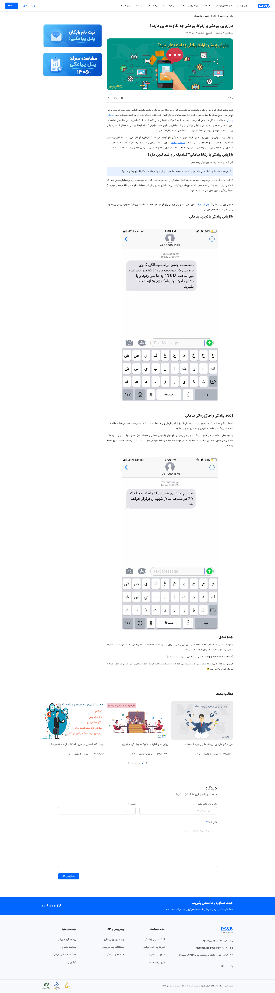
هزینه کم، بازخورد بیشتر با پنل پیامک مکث (209, 744)
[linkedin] (115, 98)
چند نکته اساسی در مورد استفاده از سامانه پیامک (76, 744)
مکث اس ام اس (177, 142)
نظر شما (211, 822)
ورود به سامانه (157, 962)
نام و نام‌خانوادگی (206, 804)
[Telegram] (222, 966)
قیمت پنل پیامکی (223, 5)
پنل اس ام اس (202, 204)
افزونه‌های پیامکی (115, 955)
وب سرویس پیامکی (114, 939)
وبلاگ (139, 5)
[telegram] (121, 98)
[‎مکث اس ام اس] (264, 6)
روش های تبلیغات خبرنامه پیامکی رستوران (145, 744)
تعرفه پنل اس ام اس (154, 947)
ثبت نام (11, 6)
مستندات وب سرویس (113, 947)
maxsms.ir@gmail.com (208, 948)
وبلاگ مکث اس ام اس (64, 955)
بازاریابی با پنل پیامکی (201, 16)
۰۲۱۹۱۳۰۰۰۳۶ (51, 905)
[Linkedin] (231, 966)
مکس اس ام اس (226, 16)
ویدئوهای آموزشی (66, 939)
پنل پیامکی (242, 5)
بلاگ (214, 16)
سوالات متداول (68, 947)
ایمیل (132, 804)
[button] (109, 98)
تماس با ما (70, 962)
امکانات (207, 5)
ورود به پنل (29, 6)
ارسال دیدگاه (68, 876)
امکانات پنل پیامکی (155, 939)
